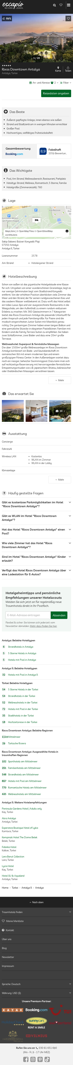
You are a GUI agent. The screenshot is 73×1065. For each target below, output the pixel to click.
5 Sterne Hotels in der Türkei (20, 689)
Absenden (59, 615)
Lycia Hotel (8, 866)
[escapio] (13, 5)
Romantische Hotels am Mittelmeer (24, 787)
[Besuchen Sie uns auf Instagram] (33, 1059)
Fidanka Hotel (9, 847)
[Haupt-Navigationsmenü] (68, 5)
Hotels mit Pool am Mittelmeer (22, 780)
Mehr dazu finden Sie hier (43, 625)
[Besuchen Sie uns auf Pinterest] (40, 1059)
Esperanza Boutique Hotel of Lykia (20, 827)
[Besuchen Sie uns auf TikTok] (47, 1059)
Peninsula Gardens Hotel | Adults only (22, 808)
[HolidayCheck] (13, 1023)
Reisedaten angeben (56, 93)
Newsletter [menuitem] (8, 957)
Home (5, 887)
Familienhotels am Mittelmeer (21, 767)
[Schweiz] (60, 1022)
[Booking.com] (37, 1010)
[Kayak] (13, 1010)
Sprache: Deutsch (11, 984)
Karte (58, 70)
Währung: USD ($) (11, 993)
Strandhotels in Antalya (18, 646)
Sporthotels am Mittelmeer (19, 761)
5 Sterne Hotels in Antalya (19, 653)
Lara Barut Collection (13, 856)
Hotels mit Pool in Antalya (19, 659)
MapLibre (10, 231)
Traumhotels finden (12, 912)
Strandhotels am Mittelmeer (20, 774)
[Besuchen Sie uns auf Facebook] (25, 1059)
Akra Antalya (9, 818)
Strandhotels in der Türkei (18, 695)
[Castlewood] (13, 1036)
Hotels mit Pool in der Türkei (20, 709)
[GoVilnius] (37, 1035)
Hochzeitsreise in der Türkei (19, 722)
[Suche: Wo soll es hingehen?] (54, 5)
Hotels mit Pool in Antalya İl (20, 674)
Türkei (15, 887)
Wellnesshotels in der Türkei (19, 702)
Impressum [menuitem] (8, 965)
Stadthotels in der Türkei (18, 715)
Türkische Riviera (14, 743)
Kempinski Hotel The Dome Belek (19, 837)
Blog (4, 948)
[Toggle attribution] (67, 231)
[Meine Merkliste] (61, 5)
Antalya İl (27, 887)
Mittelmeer (11, 736)
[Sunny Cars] (37, 1022)
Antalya (39, 887)
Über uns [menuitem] (6, 939)
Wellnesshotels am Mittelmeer (21, 794)
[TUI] (60, 1010)
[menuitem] (36, 921)
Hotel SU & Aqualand (13, 875)
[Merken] (68, 18)
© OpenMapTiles (25, 231)
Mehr (61, 380)
